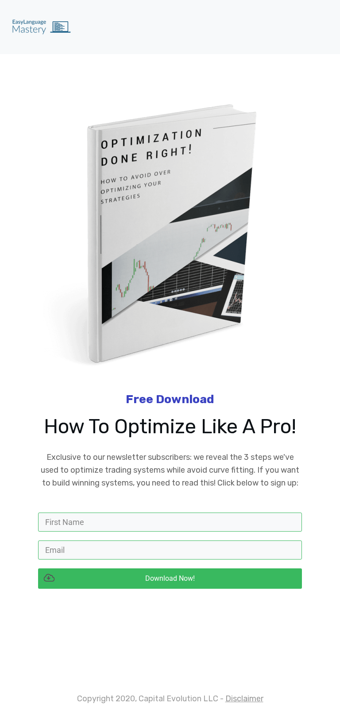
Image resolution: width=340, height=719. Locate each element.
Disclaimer (244, 698)
